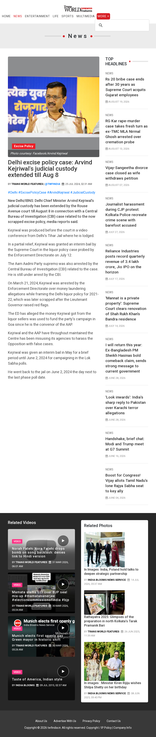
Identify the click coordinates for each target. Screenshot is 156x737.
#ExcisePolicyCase (32, 192)
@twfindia (52, 183)
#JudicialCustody (82, 192)
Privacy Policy (91, 721)
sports (68, 16)
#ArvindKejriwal (58, 192)
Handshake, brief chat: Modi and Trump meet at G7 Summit (124, 444)
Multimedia (86, 16)
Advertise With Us (65, 721)
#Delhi (12, 192)
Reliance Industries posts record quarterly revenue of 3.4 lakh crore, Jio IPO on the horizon (125, 261)
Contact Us (114, 721)
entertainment (37, 16)
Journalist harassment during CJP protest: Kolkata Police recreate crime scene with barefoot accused (126, 215)
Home (6, 16)
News (18, 16)
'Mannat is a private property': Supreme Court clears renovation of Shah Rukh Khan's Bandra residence (125, 308)
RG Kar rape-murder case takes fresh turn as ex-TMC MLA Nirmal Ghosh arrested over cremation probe (126, 131)
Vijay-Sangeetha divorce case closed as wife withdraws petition (126, 173)
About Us (41, 721)
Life (56, 16)
